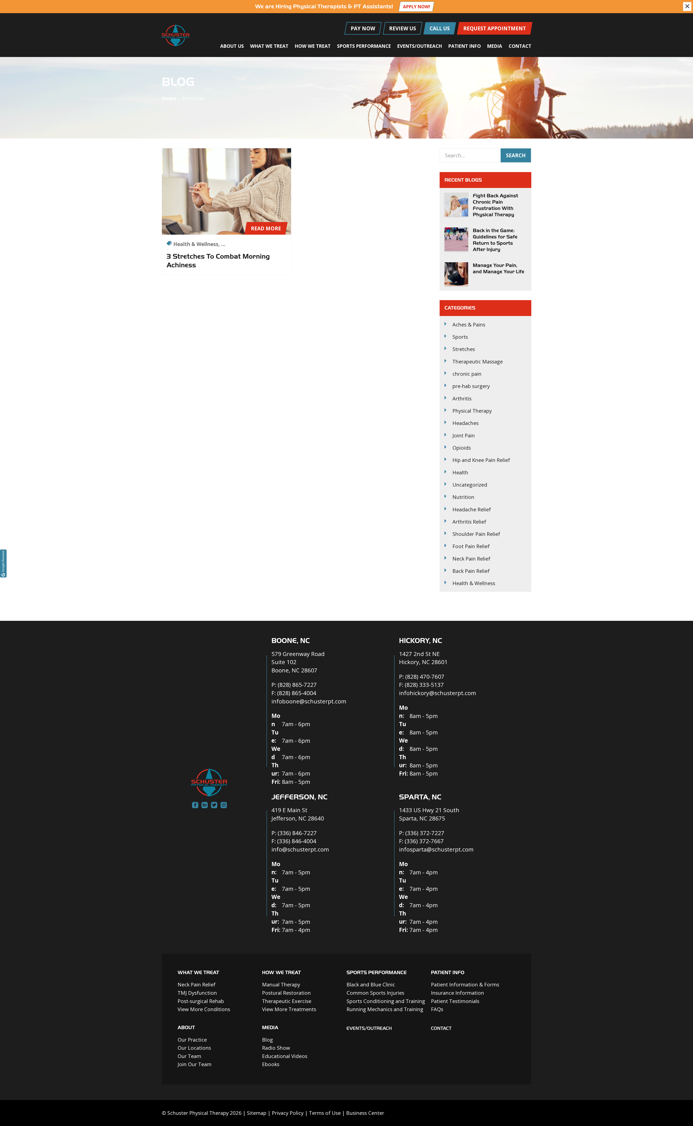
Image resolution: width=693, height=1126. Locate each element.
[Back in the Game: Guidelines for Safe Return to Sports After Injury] (456, 239)
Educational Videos (284, 1056)
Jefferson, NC (299, 797)
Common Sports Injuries (375, 992)
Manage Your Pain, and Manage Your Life (498, 268)
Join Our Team (195, 1064)
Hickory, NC (420, 640)
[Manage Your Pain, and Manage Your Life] (456, 274)
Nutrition (463, 497)
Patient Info (464, 46)
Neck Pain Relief (471, 559)
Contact (520, 46)
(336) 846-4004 (296, 841)
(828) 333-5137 (424, 684)
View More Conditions (204, 1009)
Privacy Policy (288, 1112)
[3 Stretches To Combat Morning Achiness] (226, 191)
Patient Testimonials (455, 1001)
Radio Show (276, 1047)
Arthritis (462, 398)
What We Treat (269, 46)
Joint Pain (463, 435)
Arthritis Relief (469, 522)
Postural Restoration (286, 992)
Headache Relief (471, 509)
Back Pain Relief (471, 571)
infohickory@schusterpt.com (437, 693)
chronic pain (466, 374)
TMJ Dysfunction (197, 992)
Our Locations (194, 1047)
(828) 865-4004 (296, 693)
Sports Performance (364, 46)
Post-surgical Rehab (201, 1001)
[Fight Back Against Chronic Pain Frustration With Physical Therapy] (456, 204)
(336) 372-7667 (424, 841)
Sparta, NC (420, 797)
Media (494, 46)
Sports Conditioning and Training (385, 1001)
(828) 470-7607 (424, 676)
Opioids (461, 448)
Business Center (365, 1112)
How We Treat (313, 46)
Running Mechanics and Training (384, 1009)
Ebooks (270, 1064)
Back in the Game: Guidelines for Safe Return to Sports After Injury (495, 240)
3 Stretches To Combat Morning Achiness (218, 260)
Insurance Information (457, 992)
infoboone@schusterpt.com (308, 701)
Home (169, 98)
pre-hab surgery (471, 386)
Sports (460, 337)
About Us (232, 46)
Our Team (189, 1056)
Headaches (465, 423)
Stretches (463, 349)
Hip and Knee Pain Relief (481, 460)
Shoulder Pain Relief (476, 534)
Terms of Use (325, 1112)
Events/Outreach (419, 46)
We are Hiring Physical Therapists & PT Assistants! (324, 6)
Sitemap (256, 1112)
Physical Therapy (472, 411)
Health (460, 472)
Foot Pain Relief (471, 546)
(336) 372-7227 (424, 833)
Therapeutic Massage (477, 361)
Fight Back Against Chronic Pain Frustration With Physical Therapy (495, 205)
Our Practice (192, 1039)
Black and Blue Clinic (370, 984)
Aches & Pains (468, 324)
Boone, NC (290, 640)
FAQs (437, 1009)
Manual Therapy (281, 984)
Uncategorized (469, 485)
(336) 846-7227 (297, 833)
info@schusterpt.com (300, 849)
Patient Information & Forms (465, 984)
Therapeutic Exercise (286, 1001)
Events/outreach (369, 1028)
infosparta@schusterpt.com (436, 849)
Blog (267, 1039)
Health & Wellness (473, 583)
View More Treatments (289, 1009)
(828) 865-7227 (297, 684)
